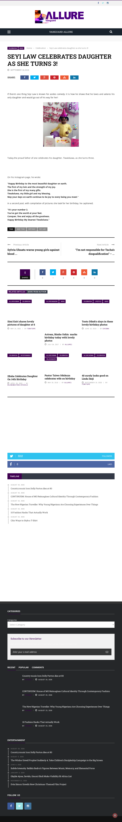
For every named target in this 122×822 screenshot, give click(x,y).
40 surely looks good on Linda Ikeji (95, 377)
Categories (12, 620)
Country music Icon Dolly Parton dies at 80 (27, 36)
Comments (38, 667)
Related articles (17, 292)
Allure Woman (14, 301)
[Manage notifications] (115, 815)
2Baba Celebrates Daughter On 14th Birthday (22, 378)
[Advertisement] (61, 426)
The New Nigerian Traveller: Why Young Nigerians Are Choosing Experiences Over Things (66, 706)
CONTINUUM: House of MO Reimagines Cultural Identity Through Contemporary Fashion (48, 39)
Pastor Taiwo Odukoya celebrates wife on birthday (60, 377)
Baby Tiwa (21, 229)
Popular (24, 667)
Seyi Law (42, 229)
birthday (31, 229)
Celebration (13, 48)
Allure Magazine (52, 301)
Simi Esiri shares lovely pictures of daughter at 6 (21, 323)
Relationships (51, 359)
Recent (11, 667)
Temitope (31, 329)
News (21, 48)
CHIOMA (106, 329)
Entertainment (26, 355)
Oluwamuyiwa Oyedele (17, 385)
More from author (37, 292)
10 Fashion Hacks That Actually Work (41, 722)
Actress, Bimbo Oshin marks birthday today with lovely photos (61, 337)
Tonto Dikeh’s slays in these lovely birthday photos (97, 323)
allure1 (68, 344)
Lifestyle (98, 301)
